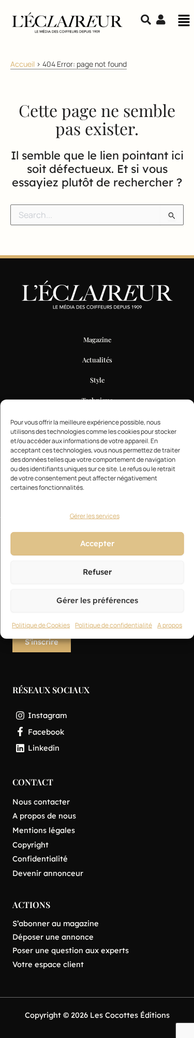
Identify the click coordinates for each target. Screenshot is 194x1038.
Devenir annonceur (47, 873)
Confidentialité (40, 859)
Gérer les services (95, 515)
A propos (169, 625)
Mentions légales (43, 830)
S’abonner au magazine (55, 923)
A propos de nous (44, 816)
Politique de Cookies (41, 625)
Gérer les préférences (97, 600)
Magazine (97, 339)
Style (97, 379)
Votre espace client (48, 964)
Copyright (30, 845)
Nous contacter (41, 802)
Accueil (22, 64)
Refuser (97, 572)
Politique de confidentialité (113, 625)
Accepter (97, 543)
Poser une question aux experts (70, 950)
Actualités (97, 359)
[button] (183, 23)
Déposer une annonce (53, 937)
